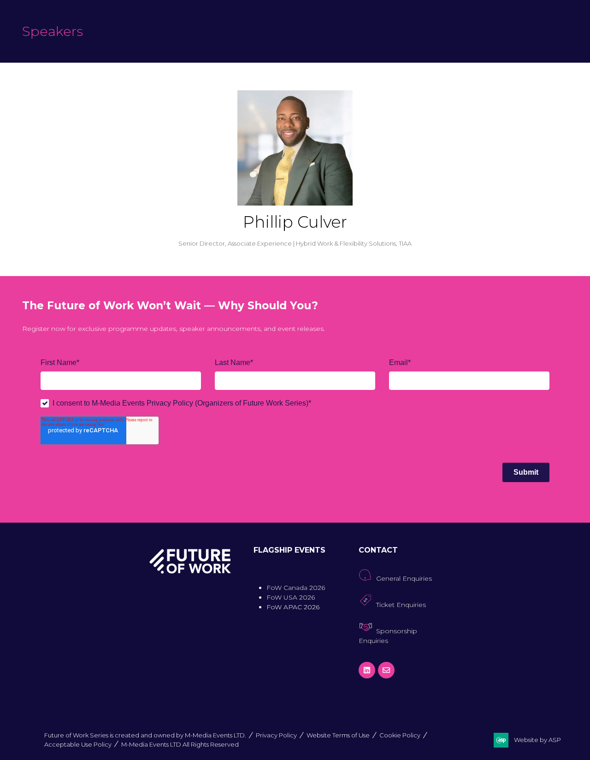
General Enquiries (404, 578)
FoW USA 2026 (290, 597)
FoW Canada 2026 (295, 587)
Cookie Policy (399, 735)
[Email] (386, 670)
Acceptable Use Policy (78, 744)
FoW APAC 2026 (292, 607)
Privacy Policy (276, 735)
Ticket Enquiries (401, 605)
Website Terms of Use (338, 735)
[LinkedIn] (367, 670)
